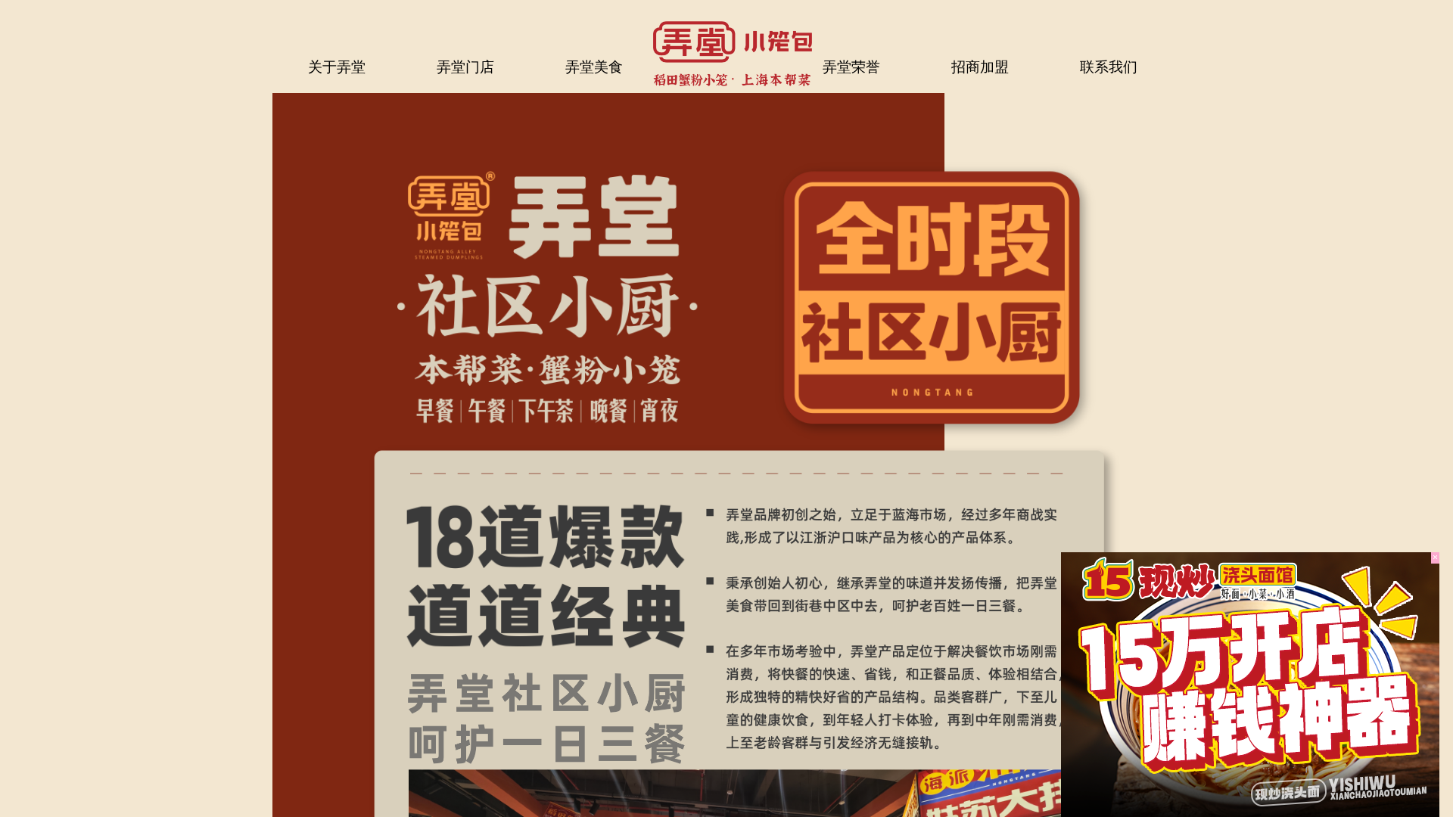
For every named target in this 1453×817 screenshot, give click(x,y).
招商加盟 (980, 67)
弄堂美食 (594, 67)
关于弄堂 (337, 67)
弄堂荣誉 (851, 67)
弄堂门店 (465, 67)
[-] (1250, 684)
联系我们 (1108, 67)
